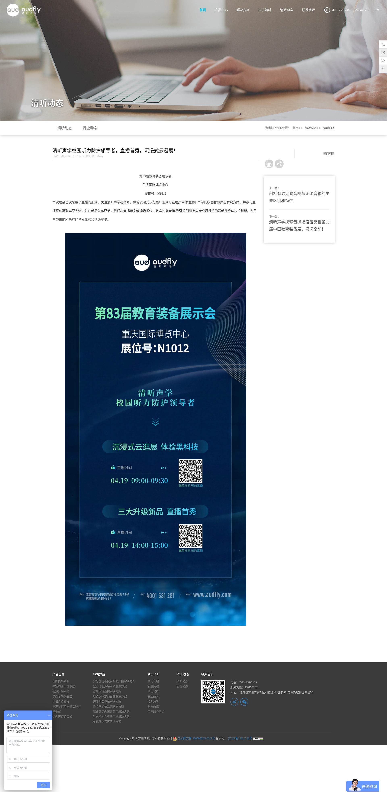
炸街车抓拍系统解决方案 (108, 706)
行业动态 (90, 128)
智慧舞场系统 (60, 691)
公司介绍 (153, 681)
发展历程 (153, 686)
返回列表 (329, 153)
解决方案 (243, 10)
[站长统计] (258, 738)
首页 (203, 10)
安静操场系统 (60, 681)
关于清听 (264, 10)
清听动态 (286, 10)
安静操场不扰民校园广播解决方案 (114, 681)
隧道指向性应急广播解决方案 (111, 716)
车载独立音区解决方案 (107, 721)
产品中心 (221, 10)
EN (377, 10)
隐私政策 (153, 706)
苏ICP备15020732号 (239, 738)
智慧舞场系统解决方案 (107, 691)
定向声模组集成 (62, 716)
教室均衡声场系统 (63, 686)
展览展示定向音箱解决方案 (110, 696)
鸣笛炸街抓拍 (60, 701)
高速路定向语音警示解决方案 (111, 711)
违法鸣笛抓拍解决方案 (107, 701)
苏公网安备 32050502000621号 (196, 738)
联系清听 (308, 10)
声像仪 (56, 711)
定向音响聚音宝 (62, 696)
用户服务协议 (156, 711)
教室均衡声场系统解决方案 (110, 686)
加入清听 (153, 701)
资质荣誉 (153, 696)
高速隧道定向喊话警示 (66, 706)
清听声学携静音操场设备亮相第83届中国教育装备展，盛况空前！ (299, 225)
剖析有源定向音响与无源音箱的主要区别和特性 (299, 197)
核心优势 (153, 691)
